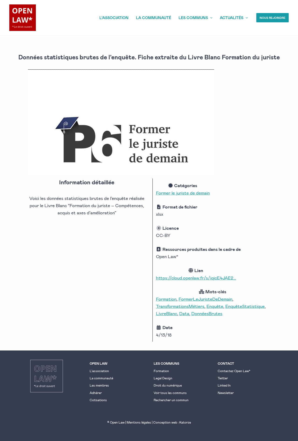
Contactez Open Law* (234, 371)
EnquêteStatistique (245, 306)
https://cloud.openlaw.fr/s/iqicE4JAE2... (196, 277)
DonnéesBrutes (206, 313)
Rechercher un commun (171, 400)
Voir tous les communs (170, 393)
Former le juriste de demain (183, 192)
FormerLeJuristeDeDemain (205, 299)
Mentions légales (139, 422)
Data (184, 313)
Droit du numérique (168, 385)
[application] (210, 18)
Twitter (223, 378)
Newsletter (226, 393)
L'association (99, 371)
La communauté (101, 378)
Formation (166, 299)
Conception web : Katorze (172, 422)
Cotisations (98, 400)
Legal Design (163, 378)
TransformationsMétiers (180, 306)
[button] (272, 17)
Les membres (99, 385)
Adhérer (96, 393)
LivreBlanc (166, 313)
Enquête (215, 306)
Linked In (224, 385)
